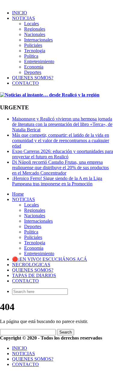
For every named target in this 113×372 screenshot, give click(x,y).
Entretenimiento (39, 61)
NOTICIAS (23, 18)
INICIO (19, 12)
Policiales (33, 45)
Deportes (32, 72)
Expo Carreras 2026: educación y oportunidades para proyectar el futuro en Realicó (62, 154)
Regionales (34, 29)
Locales (31, 23)
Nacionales (34, 34)
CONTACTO (25, 83)
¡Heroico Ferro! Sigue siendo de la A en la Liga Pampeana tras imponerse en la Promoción (57, 181)
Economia (33, 66)
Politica (31, 56)
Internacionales (38, 39)
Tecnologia (34, 50)
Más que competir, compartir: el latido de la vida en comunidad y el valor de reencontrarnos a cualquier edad (60, 140)
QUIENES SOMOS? (32, 77)
